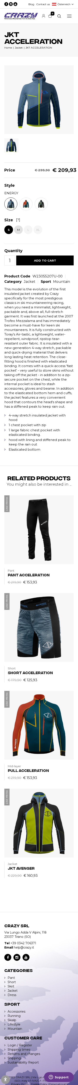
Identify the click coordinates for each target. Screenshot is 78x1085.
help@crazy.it (24, 947)
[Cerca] (59, 16)
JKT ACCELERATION (39, 47)
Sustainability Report (23, 1062)
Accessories (16, 1011)
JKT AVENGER (21, 868)
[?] (18, 220)
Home (8, 47)
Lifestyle (14, 1024)
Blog (31, 4)
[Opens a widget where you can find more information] (59, 1077)
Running (14, 1016)
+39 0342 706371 (23, 943)
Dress (12, 995)
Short (12, 982)
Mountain (61, 282)
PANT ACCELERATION (29, 575)
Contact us (43, 4)
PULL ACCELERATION (28, 770)
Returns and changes (24, 1054)
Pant (11, 978)
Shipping (14, 1058)
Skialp (12, 1020)
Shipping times (19, 1049)
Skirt (11, 986)
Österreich (63, 4)
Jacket (19, 47)
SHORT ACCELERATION (30, 672)
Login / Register (20, 1045)
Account (43, 16)
